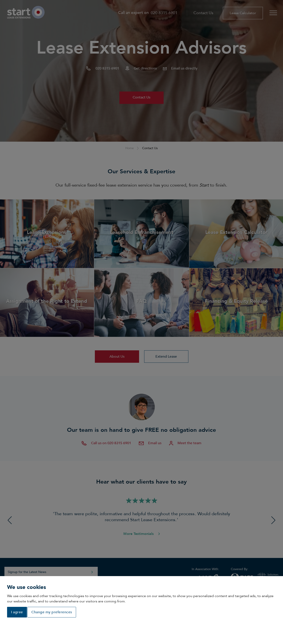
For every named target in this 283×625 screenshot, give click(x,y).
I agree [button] (17, 612)
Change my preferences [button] (51, 612)
